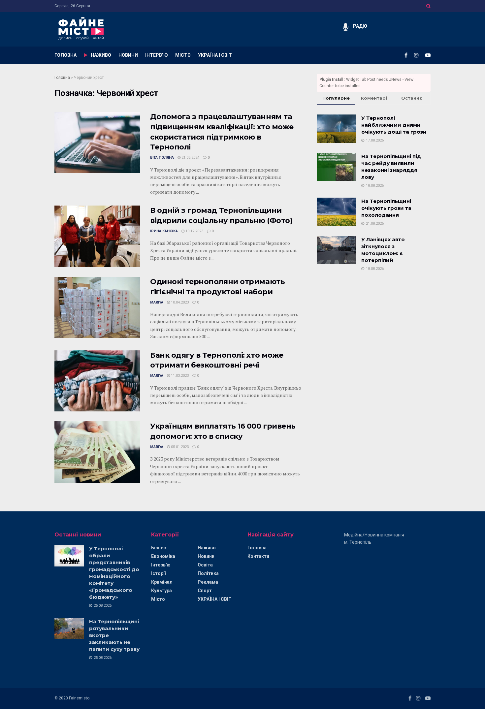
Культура (161, 590)
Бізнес (158, 547)
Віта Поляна (162, 157)
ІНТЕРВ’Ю (156, 55)
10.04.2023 (179, 302)
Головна (62, 77)
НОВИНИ (128, 55)
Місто (158, 599)
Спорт (205, 590)
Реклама (208, 582)
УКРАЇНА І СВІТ (215, 55)
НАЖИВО (101, 55)
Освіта (205, 564)
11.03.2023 (179, 375)
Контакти (258, 556)
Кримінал (162, 582)
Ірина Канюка (164, 231)
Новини (206, 556)
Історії (158, 573)
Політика (208, 573)
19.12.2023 (193, 231)
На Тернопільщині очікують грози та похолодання (386, 208)
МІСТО (183, 55)
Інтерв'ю (161, 564)
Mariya (156, 302)
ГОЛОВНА (65, 55)
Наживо (207, 547)
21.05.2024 (189, 157)
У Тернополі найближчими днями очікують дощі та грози (394, 125)
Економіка (163, 556)
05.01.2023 (179, 447)
